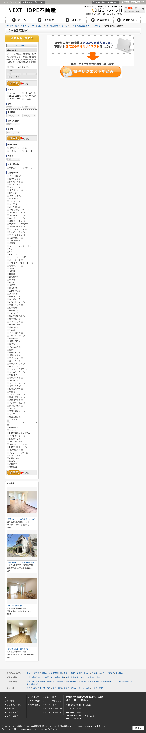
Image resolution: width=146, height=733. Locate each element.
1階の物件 (14, 277)
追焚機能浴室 (16, 238)
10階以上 (14, 271)
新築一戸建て (50, 697)
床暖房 (13, 243)
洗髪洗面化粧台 (17, 411)
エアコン (14, 420)
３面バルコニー (17, 215)
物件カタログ (12, 716)
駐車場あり (15, 319)
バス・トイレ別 (17, 302)
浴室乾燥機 (15, 240)
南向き (13, 282)
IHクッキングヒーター (19, 224)
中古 (30, 67)
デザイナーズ (16, 184)
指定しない (14, 67)
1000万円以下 (50, 705)
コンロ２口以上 (17, 403)
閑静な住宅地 (16, 182)
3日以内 (12, 151)
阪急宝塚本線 (93, 681)
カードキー (15, 361)
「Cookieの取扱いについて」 (29, 729)
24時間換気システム (19, 210)
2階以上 (13, 268)
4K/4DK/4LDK (15, 99)
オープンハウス (17, 364)
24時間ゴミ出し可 (18, 447)
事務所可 (14, 344)
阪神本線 (50, 681)
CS (11, 249)
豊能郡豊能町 (108, 673)
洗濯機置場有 (16, 400)
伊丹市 (37, 673)
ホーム (9, 697)
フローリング (16, 305)
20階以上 (14, 274)
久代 (67, 677)
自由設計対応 (16, 299)
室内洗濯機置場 (17, 316)
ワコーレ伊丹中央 (15, 606)
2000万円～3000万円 (53, 712)
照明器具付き (16, 389)
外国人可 (14, 366)
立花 (34, 688)
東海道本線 (61, 681)
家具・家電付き (17, 397)
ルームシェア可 (17, 372)
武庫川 (102, 688)
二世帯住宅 (15, 291)
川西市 (44, 673)
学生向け (14, 375)
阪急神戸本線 (73, 681)
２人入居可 (15, 347)
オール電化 (15, 207)
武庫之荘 (36, 677)
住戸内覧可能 (16, 450)
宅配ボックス (16, 266)
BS (11, 252)
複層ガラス (15, 296)
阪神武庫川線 (32, 684)
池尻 (99, 677)
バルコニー (15, 201)
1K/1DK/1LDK (30, 93)
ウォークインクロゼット (20, 246)
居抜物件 (14, 464)
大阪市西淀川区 (55, 673)
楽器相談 (14, 338)
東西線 (83, 681)
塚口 (54, 688)
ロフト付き (15, 386)
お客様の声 (34, 697)
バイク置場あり (17, 394)
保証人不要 (15, 341)
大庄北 (83, 677)
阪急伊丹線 (40, 681)
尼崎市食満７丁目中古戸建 (18, 649)
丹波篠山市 (96, 673)
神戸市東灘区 (76, 673)
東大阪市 (119, 673)
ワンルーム (14, 93)
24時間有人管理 (17, 441)
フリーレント (16, 358)
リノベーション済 (18, 190)
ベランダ (14, 198)
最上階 (13, 280)
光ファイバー (16, 430)
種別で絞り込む (22, 45)
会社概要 (10, 701)
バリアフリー (16, 322)
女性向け (14, 380)
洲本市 (87, 673)
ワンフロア (15, 455)
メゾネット (15, 196)
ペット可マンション (53, 701)
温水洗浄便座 (16, 406)
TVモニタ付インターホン (21, 263)
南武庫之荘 (59, 677)
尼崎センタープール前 (80, 688)
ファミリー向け (17, 383)
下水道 (13, 330)
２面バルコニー (17, 212)
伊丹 (28, 688)
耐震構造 (14, 310)
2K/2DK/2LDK (15, 96)
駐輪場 (13, 392)
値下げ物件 (14, 77)
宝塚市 (66, 673)
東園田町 (49, 677)
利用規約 (10, 708)
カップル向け (16, 378)
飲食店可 (14, 461)
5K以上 (28, 99)
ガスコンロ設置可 (18, 369)
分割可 (13, 350)
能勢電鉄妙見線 (125, 681)
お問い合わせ (35, 705)
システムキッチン (18, 229)
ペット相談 (15, 176)
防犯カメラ (15, 439)
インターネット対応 (18, 257)
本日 (26, 148)
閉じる (138, 728)
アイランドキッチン (18, 235)
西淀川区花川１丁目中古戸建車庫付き (22, 562)
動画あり (28, 168)
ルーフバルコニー (18, 204)
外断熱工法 (15, 324)
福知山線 (30, 681)
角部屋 (13, 285)
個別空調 (14, 467)
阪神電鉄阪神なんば (109, 681)
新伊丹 (66, 688)
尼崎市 (29, 673)
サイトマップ (12, 712)
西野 (28, 677)
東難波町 (91, 677)
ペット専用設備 (17, 336)
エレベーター (16, 313)
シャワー (14, 414)
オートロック (16, 260)
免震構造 (14, 308)
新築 (23, 67)
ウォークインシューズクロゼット (22, 423)
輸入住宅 (14, 288)
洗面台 (13, 408)
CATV (13, 254)
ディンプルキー (17, 436)
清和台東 (75, 677)
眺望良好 (14, 193)
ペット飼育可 (16, 333)
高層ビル (14, 458)
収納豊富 (14, 427)
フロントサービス (18, 444)
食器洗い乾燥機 (17, 226)
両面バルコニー (17, 218)
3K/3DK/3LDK (30, 96)
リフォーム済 (16, 187)
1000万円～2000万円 (53, 708)
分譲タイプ (15, 352)
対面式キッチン (17, 232)
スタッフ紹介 (35, 701)
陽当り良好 (15, 179)
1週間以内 (29, 151)
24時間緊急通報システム (20, 433)
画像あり (13, 168)
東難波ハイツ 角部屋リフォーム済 (22, 519)
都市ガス (14, 327)
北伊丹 (94, 688)
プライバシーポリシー (16, 705)
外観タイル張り (17, 221)
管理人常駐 (15, 355)
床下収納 (14, 294)
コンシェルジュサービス (20, 453)
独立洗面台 (15, 417)
